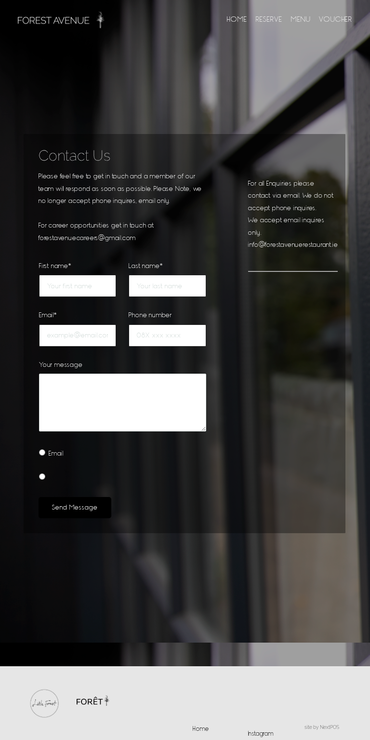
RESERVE (269, 18)
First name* (55, 265)
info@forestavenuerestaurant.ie (293, 244)
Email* (48, 315)
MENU (300, 18)
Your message (61, 364)
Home (201, 728)
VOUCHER (336, 18)
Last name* (146, 265)
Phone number (150, 315)
